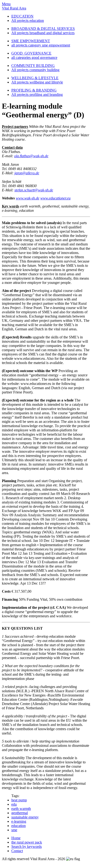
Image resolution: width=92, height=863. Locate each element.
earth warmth (21, 809)
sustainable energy (25, 817)
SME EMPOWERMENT (30, 41)
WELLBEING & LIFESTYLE (35, 78)
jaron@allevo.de (26, 173)
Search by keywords (26, 847)
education (18, 826)
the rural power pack (26, 842)
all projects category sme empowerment (40, 45)
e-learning (18, 821)
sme (14, 830)
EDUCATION (22, 16)
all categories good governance (34, 57)
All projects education (27, 20)
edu (14, 804)
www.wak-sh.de (27, 198)
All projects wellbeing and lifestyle (37, 82)
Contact (17, 851)
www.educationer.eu (55, 198)
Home (16, 838)
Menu (6, 4)
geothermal (19, 813)
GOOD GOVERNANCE (31, 53)
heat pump (19, 800)
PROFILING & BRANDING (34, 90)
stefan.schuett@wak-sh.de (33, 190)
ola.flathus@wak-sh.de (31, 156)
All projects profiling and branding (37, 94)
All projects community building (35, 70)
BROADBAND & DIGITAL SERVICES (43, 29)
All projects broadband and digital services (43, 33)
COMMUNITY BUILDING (33, 66)
